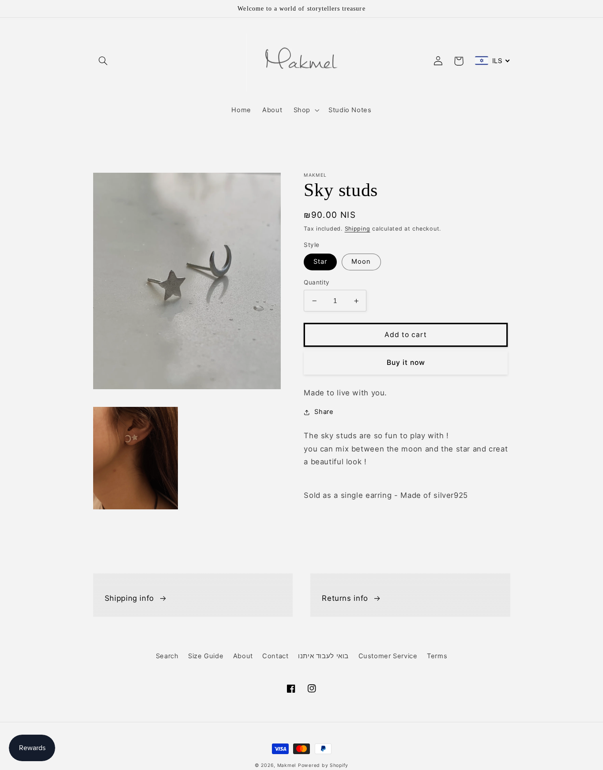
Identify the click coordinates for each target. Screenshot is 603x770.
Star (320, 262)
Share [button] (323, 412)
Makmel (286, 765)
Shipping (357, 228)
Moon (361, 262)
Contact (275, 656)
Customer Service (388, 656)
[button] (103, 61)
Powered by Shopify (323, 765)
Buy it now (406, 363)
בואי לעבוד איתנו (323, 656)
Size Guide (205, 656)
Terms (437, 656)
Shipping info (129, 598)
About (243, 656)
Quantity (316, 282)
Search (167, 656)
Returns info (345, 598)
